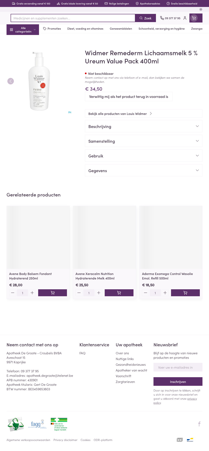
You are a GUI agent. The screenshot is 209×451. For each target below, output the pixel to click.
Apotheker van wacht (131, 370)
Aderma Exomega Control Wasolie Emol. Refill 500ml (167, 275)
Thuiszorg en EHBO (33, 106)
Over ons (122, 353)
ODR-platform (103, 440)
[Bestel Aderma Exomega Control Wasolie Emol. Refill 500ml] (185, 292)
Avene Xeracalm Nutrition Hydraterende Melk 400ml (95, 275)
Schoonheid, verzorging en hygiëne (33, 49)
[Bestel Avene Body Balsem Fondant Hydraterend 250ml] (52, 292)
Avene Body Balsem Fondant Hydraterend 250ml (30, 275)
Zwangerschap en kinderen (33, 75)
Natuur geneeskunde (33, 96)
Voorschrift (123, 376)
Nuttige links (125, 358)
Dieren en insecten (33, 116)
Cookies (85, 440)
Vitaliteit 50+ (33, 86)
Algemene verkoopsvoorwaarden (28, 440)
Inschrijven (178, 381)
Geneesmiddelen (33, 126)
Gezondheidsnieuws (131, 364)
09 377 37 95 (30, 371)
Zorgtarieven (125, 381)
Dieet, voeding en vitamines (33, 62)
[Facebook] (199, 424)
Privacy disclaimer (65, 440)
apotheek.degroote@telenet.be (50, 375)
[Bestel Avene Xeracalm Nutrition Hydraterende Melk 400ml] (119, 292)
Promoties (17, 38)
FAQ (82, 353)
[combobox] (73, 18)
